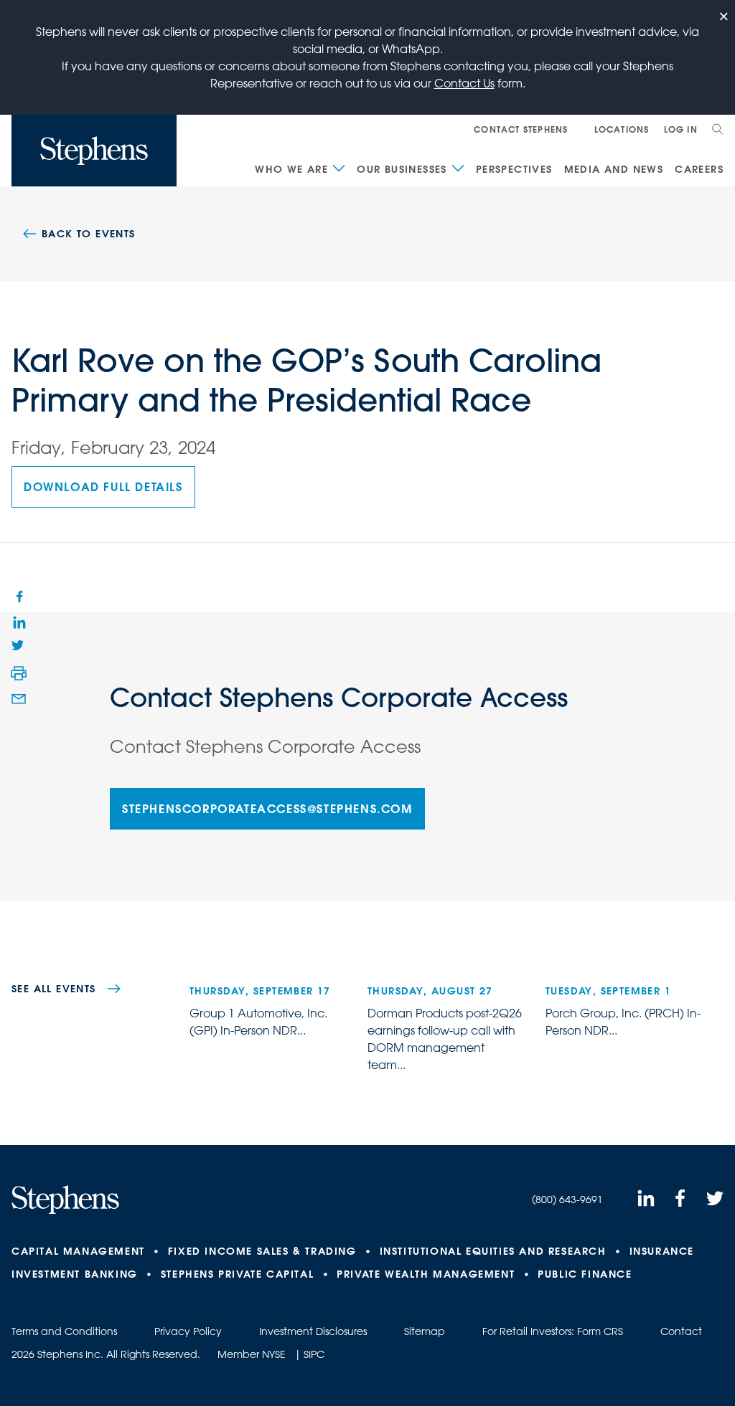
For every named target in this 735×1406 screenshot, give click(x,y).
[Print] (19, 673)
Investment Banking (74, 1274)
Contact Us (464, 83)
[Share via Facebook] (18, 596)
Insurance (661, 1251)
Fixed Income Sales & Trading (262, 1251)
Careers (699, 169)
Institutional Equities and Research (493, 1251)
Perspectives (514, 169)
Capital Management (78, 1251)
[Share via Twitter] (18, 647)
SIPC (314, 1354)
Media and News (614, 169)
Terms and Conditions (64, 1331)
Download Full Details (103, 486)
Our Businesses (402, 169)
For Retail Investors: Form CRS (552, 1331)
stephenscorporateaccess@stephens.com (267, 808)
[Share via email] (18, 699)
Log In (681, 129)
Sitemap (424, 1331)
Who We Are (291, 169)
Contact (681, 1331)
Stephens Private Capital (237, 1274)
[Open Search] (718, 129)
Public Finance (585, 1274)
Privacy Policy (188, 1331)
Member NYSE (251, 1354)
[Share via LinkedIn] (18, 621)
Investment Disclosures (313, 1331)
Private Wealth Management (426, 1274)
